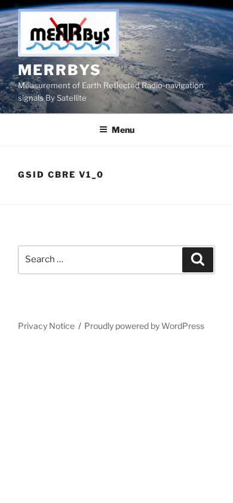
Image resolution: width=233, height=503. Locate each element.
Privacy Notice (46, 326)
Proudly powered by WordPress (144, 326)
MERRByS (59, 70)
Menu (123, 130)
